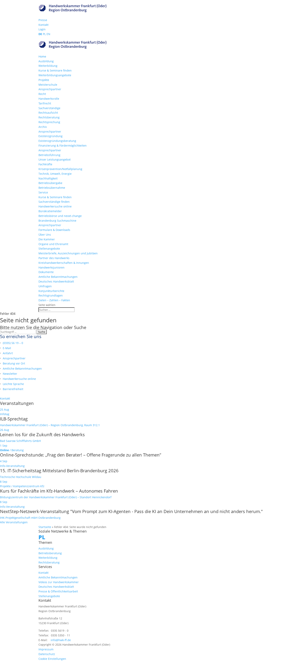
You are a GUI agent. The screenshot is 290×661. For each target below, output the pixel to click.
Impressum (45, 649)
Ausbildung (46, 61)
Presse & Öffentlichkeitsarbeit (58, 591)
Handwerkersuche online (55, 206)
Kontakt (43, 25)
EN (48, 34)
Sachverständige (49, 108)
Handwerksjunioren (51, 267)
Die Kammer (46, 239)
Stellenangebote (49, 248)
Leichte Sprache (13, 384)
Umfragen (45, 286)
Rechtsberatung (49, 117)
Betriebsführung (49, 155)
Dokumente (46, 272)
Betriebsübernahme (51, 188)
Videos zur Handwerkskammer (58, 582)
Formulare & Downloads (54, 230)
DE (40, 34)
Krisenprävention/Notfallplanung (60, 169)
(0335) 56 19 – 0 (13, 343)
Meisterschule (47, 84)
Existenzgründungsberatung (57, 141)
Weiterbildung (47, 66)
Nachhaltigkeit (48, 178)
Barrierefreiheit (13, 389)
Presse (42, 20)
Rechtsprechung (49, 122)
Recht (42, 94)
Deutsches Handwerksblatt (56, 281)
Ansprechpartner (49, 89)
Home (42, 56)
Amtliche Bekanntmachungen (58, 277)
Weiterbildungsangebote (54, 75)
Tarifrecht (44, 103)
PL (44, 34)
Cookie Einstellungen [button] (52, 659)
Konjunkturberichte (51, 291)
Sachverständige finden (54, 202)
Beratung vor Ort (14, 363)
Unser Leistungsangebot (54, 159)
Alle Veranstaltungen (14, 522)
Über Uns (44, 234)
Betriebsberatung (50, 553)
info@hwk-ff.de (61, 640)
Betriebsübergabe (50, 183)
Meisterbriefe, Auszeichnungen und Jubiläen (68, 253)
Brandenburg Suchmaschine (57, 220)
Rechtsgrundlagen (50, 295)
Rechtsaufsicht (48, 112)
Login (42, 29)
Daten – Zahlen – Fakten (54, 300)
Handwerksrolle (48, 98)
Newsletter (10, 374)
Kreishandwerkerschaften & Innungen (63, 263)
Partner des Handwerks (53, 258)
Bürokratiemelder (50, 211)
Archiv (42, 127)
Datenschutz (46, 654)
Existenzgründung (50, 136)
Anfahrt (8, 353)
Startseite (44, 527)
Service (43, 192)
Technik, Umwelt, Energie (55, 174)
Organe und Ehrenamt (53, 244)
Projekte (43, 80)
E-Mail (7, 348)
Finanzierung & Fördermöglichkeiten (62, 145)
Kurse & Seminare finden (55, 70)
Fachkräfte (45, 164)
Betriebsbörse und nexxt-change (60, 216)
